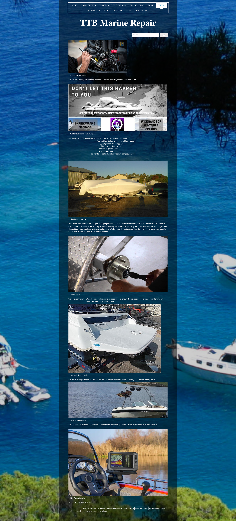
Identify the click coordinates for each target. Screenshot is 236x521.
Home (74, 5)
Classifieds (94, 10)
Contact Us (141, 10)
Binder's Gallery (122, 10)
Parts (151, 5)
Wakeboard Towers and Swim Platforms (121, 5)
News (107, 10)
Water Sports (88, 5)
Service (162, 5)
